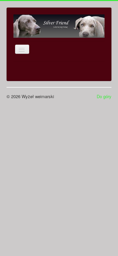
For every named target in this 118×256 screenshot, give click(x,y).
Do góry (104, 96)
